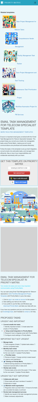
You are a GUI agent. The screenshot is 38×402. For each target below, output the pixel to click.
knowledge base (8, 312)
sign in (10, 299)
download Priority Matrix (11, 306)
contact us (27, 312)
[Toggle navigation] (35, 2)
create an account (20, 299)
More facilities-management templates (17, 132)
